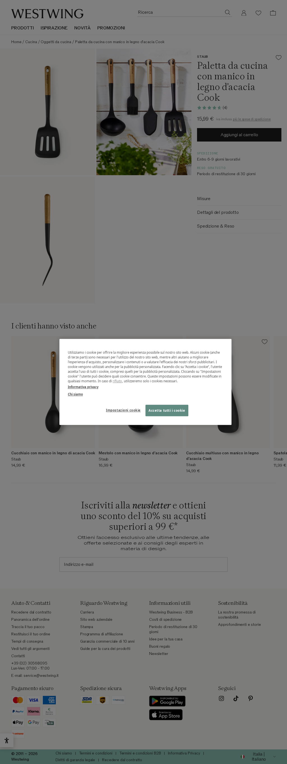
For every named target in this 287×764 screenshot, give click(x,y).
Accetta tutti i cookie (167, 410)
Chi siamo (75, 394)
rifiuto (117, 381)
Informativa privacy (83, 387)
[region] (145, 382)
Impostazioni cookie (123, 410)
